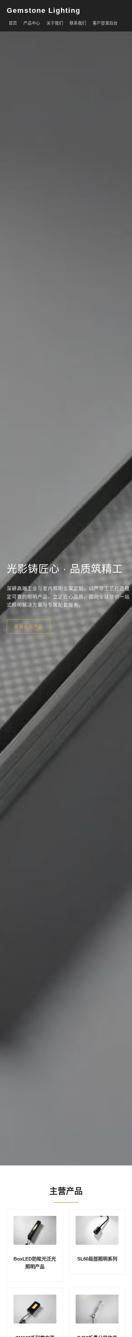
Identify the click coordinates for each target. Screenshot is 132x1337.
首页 (13, 23)
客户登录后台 (105, 23)
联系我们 (78, 23)
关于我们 (54, 23)
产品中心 (31, 23)
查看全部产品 (28, 626)
